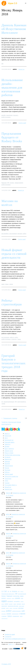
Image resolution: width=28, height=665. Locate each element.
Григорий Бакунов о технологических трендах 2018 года (13, 363)
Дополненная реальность (7, 593)
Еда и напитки (9, 448)
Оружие (7, 463)
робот (24, 233)
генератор (9, 598)
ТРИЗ (6, 481)
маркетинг (4, 606)
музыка (3, 608)
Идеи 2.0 (12, 3)
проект (10, 608)
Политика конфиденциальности (14, 638)
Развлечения (8, 465)
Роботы (6, 472)
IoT (2, 401)
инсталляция (5, 337)
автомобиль (5, 233)
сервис (8, 613)
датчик (13, 598)
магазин (19, 233)
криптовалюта (21, 401)
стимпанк (3, 616)
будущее (4, 182)
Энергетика (8, 489)
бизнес (3, 596)
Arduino (14, 591)
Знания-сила (8, 451)
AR (10, 591)
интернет (10, 601)
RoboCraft (7, 436)
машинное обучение (13, 606)
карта (2, 604)
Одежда (7, 461)
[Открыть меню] (26, 3)
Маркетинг (8, 459)
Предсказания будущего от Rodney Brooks (11, 137)
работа (12, 337)
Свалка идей (22, 123)
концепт (11, 604)
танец (19, 339)
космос (12, 182)
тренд (3, 403)
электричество (4, 618)
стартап (22, 613)
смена (11, 284)
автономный (13, 233)
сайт (23, 611)
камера (22, 601)
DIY (19, 591)
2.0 (2, 591)
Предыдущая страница (9, 418)
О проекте (7, 636)
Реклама (7, 470)
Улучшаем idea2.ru (10, 485)
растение (15, 608)
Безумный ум (8, 440)
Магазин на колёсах (9, 203)
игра (22, 598)
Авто (6, 438)
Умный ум (21, 69)
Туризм (6, 483)
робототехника (5, 117)
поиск (7, 608)
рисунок (3, 611)
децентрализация (9, 401)
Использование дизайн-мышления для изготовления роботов (12, 87)
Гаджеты (7, 444)
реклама (20, 608)
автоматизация (22, 593)
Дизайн (6, 446)
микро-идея (21, 606)
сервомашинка (15, 613)
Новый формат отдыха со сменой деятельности (13, 253)
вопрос (3, 598)
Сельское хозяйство (11, 476)
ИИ (2, 63)
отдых (7, 284)
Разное (6, 468)
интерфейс (17, 601)
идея (2, 284)
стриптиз (14, 339)
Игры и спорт (8, 453)
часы (21, 616)
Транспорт (7, 478)
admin (8, 514)
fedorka (8, 493)
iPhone (21, 591)
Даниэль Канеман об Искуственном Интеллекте (13, 29)
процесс (15, 115)
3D (8, 591)
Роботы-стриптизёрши (11, 302)
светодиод (3, 613)
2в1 (5, 591)
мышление (9, 115)
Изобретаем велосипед (12, 455)
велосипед (16, 596)
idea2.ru (7, 433)
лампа (14, 604)
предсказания (19, 182)
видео (22, 596)
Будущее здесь (9, 442)
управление (15, 616)
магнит (23, 604)
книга (6, 604)
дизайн (3, 115)
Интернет (7, 457)
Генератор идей (9, 634)
